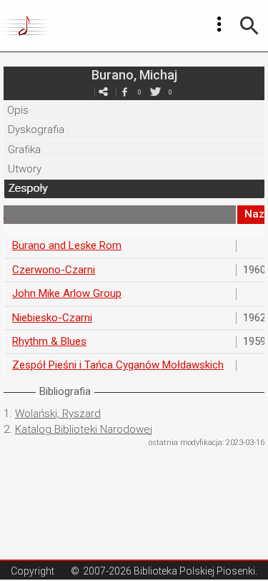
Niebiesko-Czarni (52, 317)
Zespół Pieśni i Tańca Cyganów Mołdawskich (118, 364)
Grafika (24, 149)
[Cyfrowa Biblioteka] (27, 26)
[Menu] (219, 24)
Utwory (24, 168)
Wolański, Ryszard (58, 413)
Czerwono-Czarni (53, 269)
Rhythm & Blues (49, 341)
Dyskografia (36, 129)
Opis (18, 110)
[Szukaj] (249, 25)
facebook (125, 92)
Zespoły (27, 188)
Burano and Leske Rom (66, 245)
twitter (156, 92)
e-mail (103, 92)
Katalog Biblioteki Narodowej (83, 429)
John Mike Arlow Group (66, 293)
